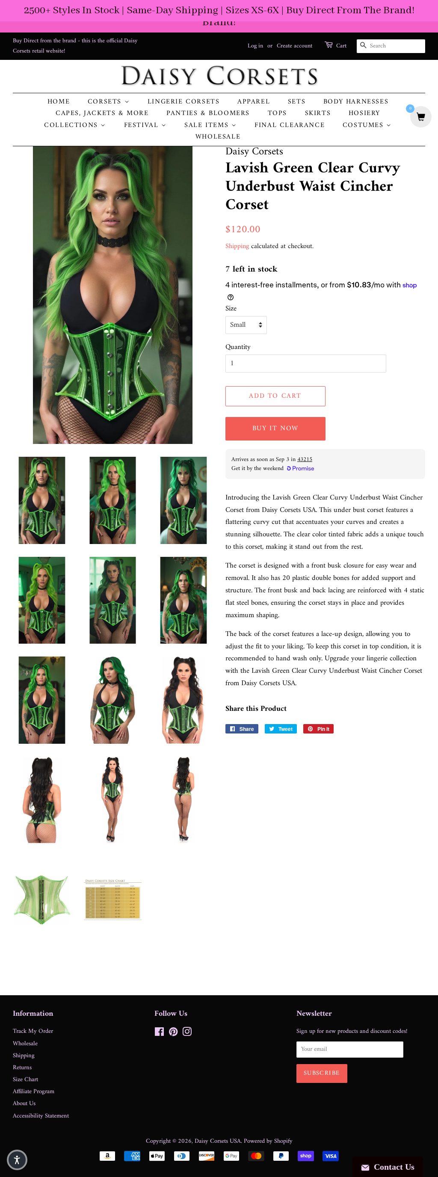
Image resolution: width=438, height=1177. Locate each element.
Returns (22, 1067)
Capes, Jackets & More (102, 113)
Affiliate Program (33, 1091)
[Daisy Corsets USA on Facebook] (159, 1034)
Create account (294, 46)
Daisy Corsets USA (218, 1141)
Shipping (237, 246)
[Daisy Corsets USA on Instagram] (187, 1034)
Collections (72, 125)
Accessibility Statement (41, 1116)
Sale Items (207, 125)
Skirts (318, 113)
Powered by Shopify (268, 1141)
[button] (17, 1160)
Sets (296, 102)
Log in (255, 46)
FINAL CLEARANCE (290, 125)
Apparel (253, 102)
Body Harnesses (355, 102)
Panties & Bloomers (208, 113)
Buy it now (275, 429)
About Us (24, 1103)
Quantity (238, 347)
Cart (341, 46)
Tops (277, 113)
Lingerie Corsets (184, 102)
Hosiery (364, 113)
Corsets (106, 102)
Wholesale (217, 137)
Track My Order (33, 1031)
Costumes (364, 125)
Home (58, 102)
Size (231, 309)
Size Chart (25, 1079)
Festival (142, 125)
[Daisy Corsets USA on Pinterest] (173, 1034)
